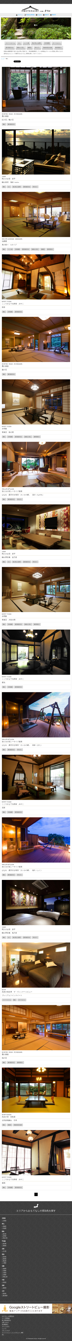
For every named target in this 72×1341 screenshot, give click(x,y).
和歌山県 (5, 1276)
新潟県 (4, 1243)
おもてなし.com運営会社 (8, 1316)
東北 (3, 1223)
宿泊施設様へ (5, 1324)
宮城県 (4, 1228)
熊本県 (4, 1293)
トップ (2, 58)
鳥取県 (4, 1282)
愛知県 (4, 1261)
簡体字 (47, 14)
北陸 (3, 1248)
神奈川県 (5, 1238)
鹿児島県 (5, 1295)
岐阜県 (4, 1256)
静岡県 (4, 1259)
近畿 (3, 1266)
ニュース (4, 1328)
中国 (3, 1279)
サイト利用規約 (6, 1318)
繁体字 (54, 14)
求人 (3, 1334)
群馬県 (4, 1236)
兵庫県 (4, 1274)
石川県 (4, 1251)
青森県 (4, 1226)
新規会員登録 (30, 14)
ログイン (20, 14)
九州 (3, 1291)
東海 (3, 1254)
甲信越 (4, 1241)
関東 (3, 1231)
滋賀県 (4, 1268)
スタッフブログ (6, 1330)
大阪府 (4, 1272)
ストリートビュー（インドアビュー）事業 (12, 1332)
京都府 (4, 1270)
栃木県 (4, 1234)
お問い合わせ (5, 1322)
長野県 (4, 1245)
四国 (3, 1285)
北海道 (4, 1218)
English (40, 14)
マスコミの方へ (6, 1326)
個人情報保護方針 (6, 1320)
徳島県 (4, 1288)
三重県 (4, 1263)
